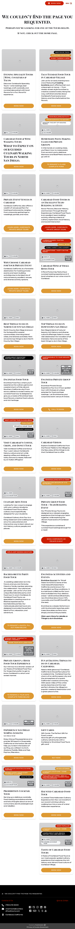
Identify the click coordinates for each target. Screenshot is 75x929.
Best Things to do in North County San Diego (18, 325)
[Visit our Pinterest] (45, 907)
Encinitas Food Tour (16, 379)
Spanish (53, 580)
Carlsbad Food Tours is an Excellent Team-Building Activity (55, 202)
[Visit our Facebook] (30, 907)
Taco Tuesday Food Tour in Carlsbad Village (55, 76)
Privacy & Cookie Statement (37, 927)
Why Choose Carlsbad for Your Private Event (18, 264)
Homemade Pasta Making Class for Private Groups (56, 141)
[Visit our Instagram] (37, 907)
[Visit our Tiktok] (30, 911)
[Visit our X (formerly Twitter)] (39, 911)
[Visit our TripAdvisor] (34, 911)
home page (50, 33)
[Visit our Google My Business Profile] (34, 907)
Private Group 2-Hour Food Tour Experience (17, 662)
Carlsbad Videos (51, 442)
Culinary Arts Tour (15, 501)
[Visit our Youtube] (46, 911)
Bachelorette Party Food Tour (16, 576)
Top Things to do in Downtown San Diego (54, 325)
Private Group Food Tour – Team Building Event (54, 504)
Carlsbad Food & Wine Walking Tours (17, 140)
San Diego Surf (9, 736)
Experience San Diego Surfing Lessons (17, 731)
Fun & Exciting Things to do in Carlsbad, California (56, 663)
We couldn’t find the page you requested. (24, 893)
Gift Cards (47, 729)
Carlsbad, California (14, 915)
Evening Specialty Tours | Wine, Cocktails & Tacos (18, 77)
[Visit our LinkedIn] (41, 907)
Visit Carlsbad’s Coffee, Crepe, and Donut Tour (18, 444)
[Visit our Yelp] (42, 911)
